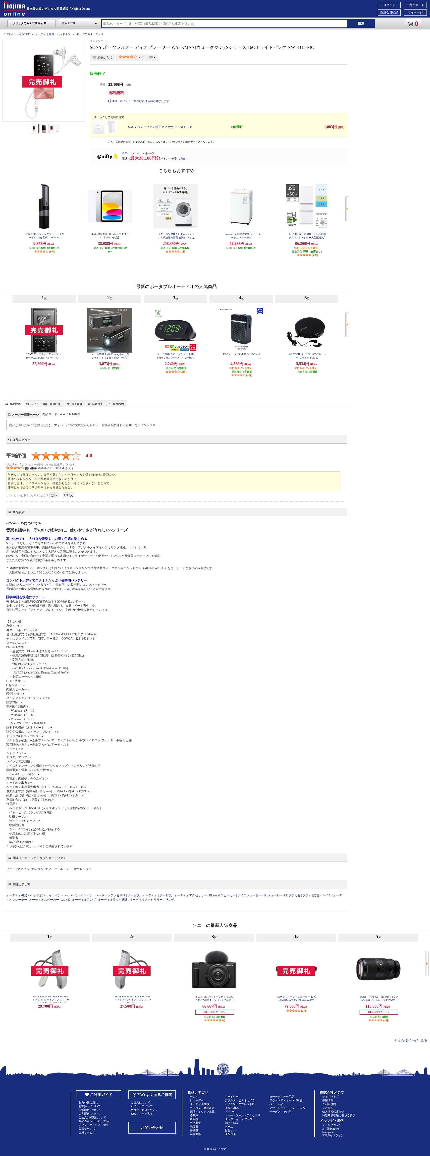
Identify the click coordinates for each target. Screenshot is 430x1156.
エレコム (37, 869)
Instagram (328, 1132)
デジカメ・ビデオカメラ (240, 1100)
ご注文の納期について (92, 1117)
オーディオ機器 (199, 1104)
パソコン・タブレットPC (240, 1104)
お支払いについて (90, 1106)
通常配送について (90, 1109)
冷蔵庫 (194, 1115)
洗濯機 (194, 1126)
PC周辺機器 (232, 1107)
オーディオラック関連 (113, 899)
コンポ (65, 899)
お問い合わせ (152, 1128)
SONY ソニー (98, 40)
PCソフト (230, 1134)
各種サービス (87, 1128)
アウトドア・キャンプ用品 (285, 1100)
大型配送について (90, 1113)
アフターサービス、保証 (94, 1124)
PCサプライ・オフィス (239, 1119)
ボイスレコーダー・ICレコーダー (259, 895)
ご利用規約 (329, 1104)
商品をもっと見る (412, 1041)
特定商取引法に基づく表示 (338, 1115)
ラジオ (306, 895)
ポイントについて (142, 1106)
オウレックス (83, 869)
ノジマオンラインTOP (16, 34)
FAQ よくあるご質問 (154, 1095)
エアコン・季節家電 (202, 1107)
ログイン (389, 5)
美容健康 (195, 1134)
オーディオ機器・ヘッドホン (53, 34)
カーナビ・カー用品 (281, 1096)
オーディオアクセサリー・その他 (152, 899)
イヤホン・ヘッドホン (64, 895)
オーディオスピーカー (44, 899)
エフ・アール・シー (58, 869)
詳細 (182, 158)
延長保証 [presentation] (76, 403)
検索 (361, 23)
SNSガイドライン (333, 1135)
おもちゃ (230, 1130)
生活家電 (195, 1122)
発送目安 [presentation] (97, 403)
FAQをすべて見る (142, 1113)
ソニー (10, 869)
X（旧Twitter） (331, 1128)
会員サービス (87, 1132)
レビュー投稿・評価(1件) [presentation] (46, 403)
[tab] (13, 403)
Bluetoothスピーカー (222, 895)
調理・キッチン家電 (202, 1111)
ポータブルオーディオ (90, 34)
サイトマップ (330, 1096)
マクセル (23, 869)
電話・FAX (231, 1122)
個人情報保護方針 (333, 1111)
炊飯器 (194, 1119)
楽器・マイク (322, 895)
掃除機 (194, 1130)
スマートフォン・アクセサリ (242, 1115)
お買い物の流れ (88, 1102)
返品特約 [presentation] (118, 403)
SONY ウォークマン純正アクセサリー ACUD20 (160, 127)
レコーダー (197, 1100)
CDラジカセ (292, 895)
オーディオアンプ (84, 899)
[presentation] (12, 403)
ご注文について (140, 1102)
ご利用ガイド (415, 5)
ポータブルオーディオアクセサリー (183, 895)
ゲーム (229, 1126)
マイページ (415, 12)
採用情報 (327, 1100)
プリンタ (230, 1111)
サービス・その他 (280, 1111)
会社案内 (327, 1107)
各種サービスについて (144, 1109)
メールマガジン (331, 1124)
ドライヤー (231, 1096)
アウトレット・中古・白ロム (287, 1107)
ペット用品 (276, 1104)
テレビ (194, 1096)
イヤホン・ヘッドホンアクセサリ (103, 895)
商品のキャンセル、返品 (94, 1121)
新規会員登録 (389, 12)
